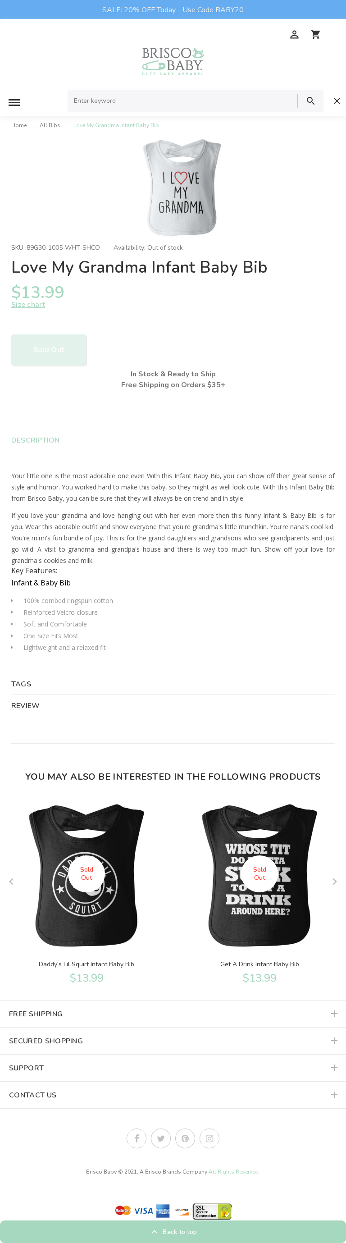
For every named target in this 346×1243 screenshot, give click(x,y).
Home (19, 125)
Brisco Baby (101, 1171)
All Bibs (50, 125)
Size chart (28, 305)
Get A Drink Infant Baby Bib (259, 964)
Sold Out (48, 350)
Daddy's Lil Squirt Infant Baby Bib (86, 964)
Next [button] (334, 881)
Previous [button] (11, 881)
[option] (182, 188)
